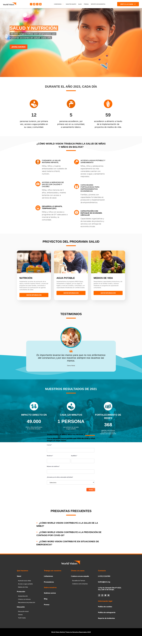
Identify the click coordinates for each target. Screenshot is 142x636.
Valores (20, 614)
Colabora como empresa (80, 584)
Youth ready (22, 618)
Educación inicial (23, 611)
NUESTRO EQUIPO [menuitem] (71, 4)
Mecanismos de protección (26, 602)
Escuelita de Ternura (78, 580)
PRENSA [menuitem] (86, 4)
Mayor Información (33, 295)
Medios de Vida (23, 587)
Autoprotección (23, 596)
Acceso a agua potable (25, 584)
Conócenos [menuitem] (58, 4)
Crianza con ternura (24, 599)
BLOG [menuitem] (80, 4)
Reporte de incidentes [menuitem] (98, 4)
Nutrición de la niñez (24, 580)
